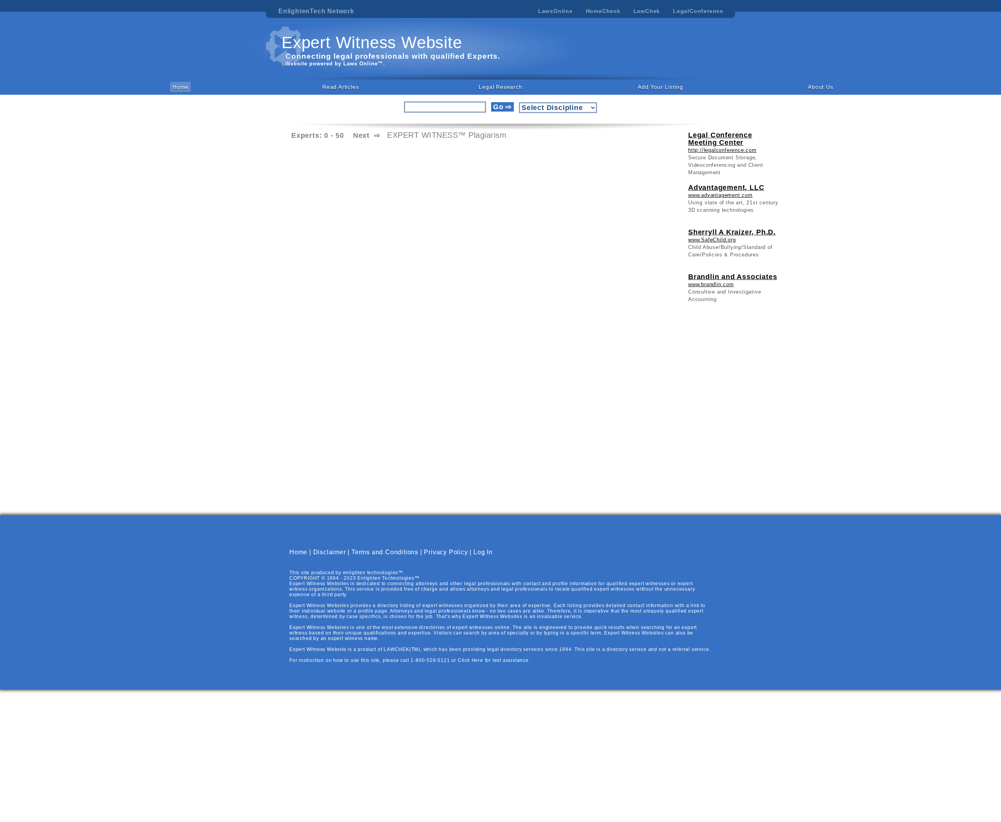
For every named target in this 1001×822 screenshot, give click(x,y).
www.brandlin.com (711, 284)
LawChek (646, 11)
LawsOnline (555, 11)
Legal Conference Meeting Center (720, 138)
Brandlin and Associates (732, 277)
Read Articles (340, 87)
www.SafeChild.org (712, 240)
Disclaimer (329, 552)
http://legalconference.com (722, 150)
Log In (483, 552)
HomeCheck (603, 11)
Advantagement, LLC (726, 187)
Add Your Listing (660, 87)
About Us (820, 87)
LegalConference (698, 11)
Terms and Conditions (385, 552)
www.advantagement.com (720, 195)
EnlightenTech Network (316, 11)
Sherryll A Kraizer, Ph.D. (732, 232)
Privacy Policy (446, 552)
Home (180, 87)
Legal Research (500, 87)
